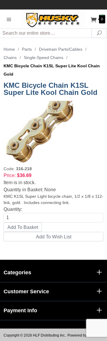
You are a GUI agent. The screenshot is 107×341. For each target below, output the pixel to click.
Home (9, 49)
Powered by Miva (81, 335)
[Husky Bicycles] (53, 18)
